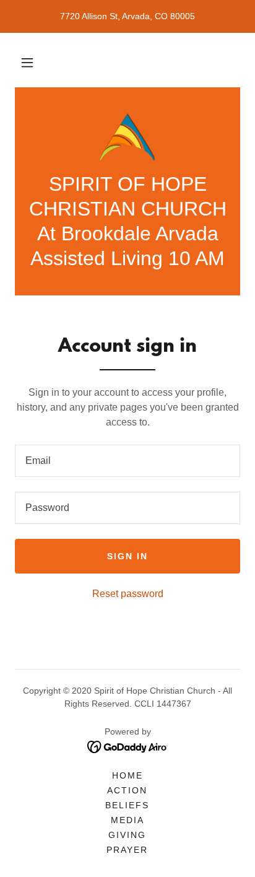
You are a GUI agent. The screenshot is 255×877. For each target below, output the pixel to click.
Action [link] (127, 790)
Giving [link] (127, 835)
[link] (128, 137)
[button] (27, 62)
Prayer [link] (127, 850)
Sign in (127, 556)
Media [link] (127, 820)
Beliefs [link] (127, 805)
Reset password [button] (127, 593)
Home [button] (127, 775)
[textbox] (127, 461)
